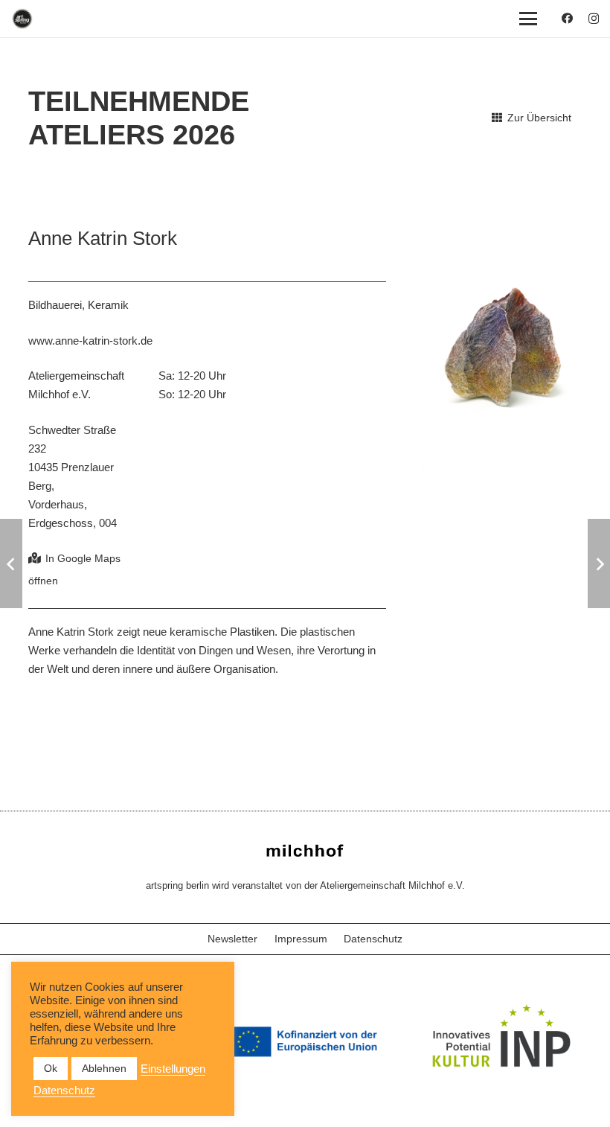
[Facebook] (567, 18)
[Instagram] (593, 19)
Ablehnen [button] (104, 1068)
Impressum (300, 939)
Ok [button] (50, 1068)
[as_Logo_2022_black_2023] (22, 18)
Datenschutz (373, 939)
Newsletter (232, 939)
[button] (528, 19)
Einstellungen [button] (173, 1069)
